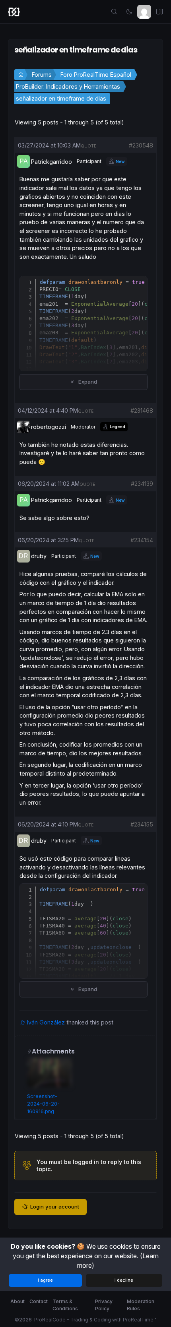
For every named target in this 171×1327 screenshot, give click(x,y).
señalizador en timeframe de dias (61, 98)
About (17, 1301)
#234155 (141, 824)
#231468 (141, 410)
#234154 (141, 540)
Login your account (54, 1206)
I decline (124, 1280)
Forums (42, 74)
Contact (38, 1301)
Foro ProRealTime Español (95, 74)
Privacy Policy (104, 1304)
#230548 (141, 145)
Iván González (46, 1022)
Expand (87, 381)
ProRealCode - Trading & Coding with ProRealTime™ (95, 1320)
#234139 (142, 483)
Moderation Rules (140, 1304)
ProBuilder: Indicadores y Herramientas (68, 86)
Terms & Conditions (65, 1304)
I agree (45, 1280)
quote (88, 146)
